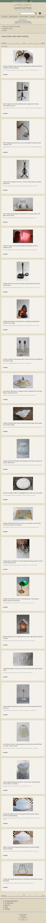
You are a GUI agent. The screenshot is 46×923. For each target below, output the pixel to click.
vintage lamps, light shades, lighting (11, 26)
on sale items (9, 903)
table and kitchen (13, 16)
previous (4, 43)
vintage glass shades (7, 28)
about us (7, 905)
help (6, 907)
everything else (40, 16)
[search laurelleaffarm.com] (36, 13)
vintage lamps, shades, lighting (22, 21)
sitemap (7, 909)
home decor (5, 16)
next (43, 43)
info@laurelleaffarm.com (23, 919)
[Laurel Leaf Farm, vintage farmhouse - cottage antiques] (23, 7)
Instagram (23, 1)
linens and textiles (23, 16)
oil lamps (4, 30)
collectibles (32, 16)
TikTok (31, 1)
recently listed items (11, 901)
